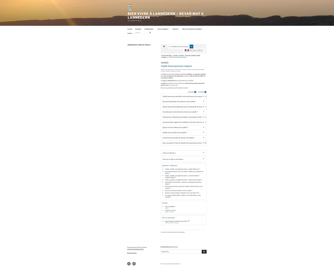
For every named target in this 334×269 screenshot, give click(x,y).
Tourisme (175, 29)
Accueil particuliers (166, 55)
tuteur (164, 80)
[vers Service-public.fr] (194, 51)
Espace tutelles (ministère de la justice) (176, 221)
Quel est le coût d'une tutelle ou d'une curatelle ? (178, 190)
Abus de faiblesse (170, 206)
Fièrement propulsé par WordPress (170, 263)
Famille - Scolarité (178, 55)
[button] (183, 96)
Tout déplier (201, 92)
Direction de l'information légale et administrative (173, 232)
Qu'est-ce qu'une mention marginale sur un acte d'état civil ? (182, 193)
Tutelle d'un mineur (170, 210)
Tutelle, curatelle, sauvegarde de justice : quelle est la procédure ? (183, 180)
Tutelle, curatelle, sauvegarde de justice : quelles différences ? (182, 169)
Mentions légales (132, 253)
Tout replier (191, 92)
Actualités (138, 29)
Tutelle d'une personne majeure (178, 57)
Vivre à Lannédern (163, 29)
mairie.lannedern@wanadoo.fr (135, 249)
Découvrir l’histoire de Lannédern (192, 29)
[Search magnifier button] (150, 32)
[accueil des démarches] (164, 46)
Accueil (130, 29)
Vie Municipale (148, 29)
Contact (130, 33)
